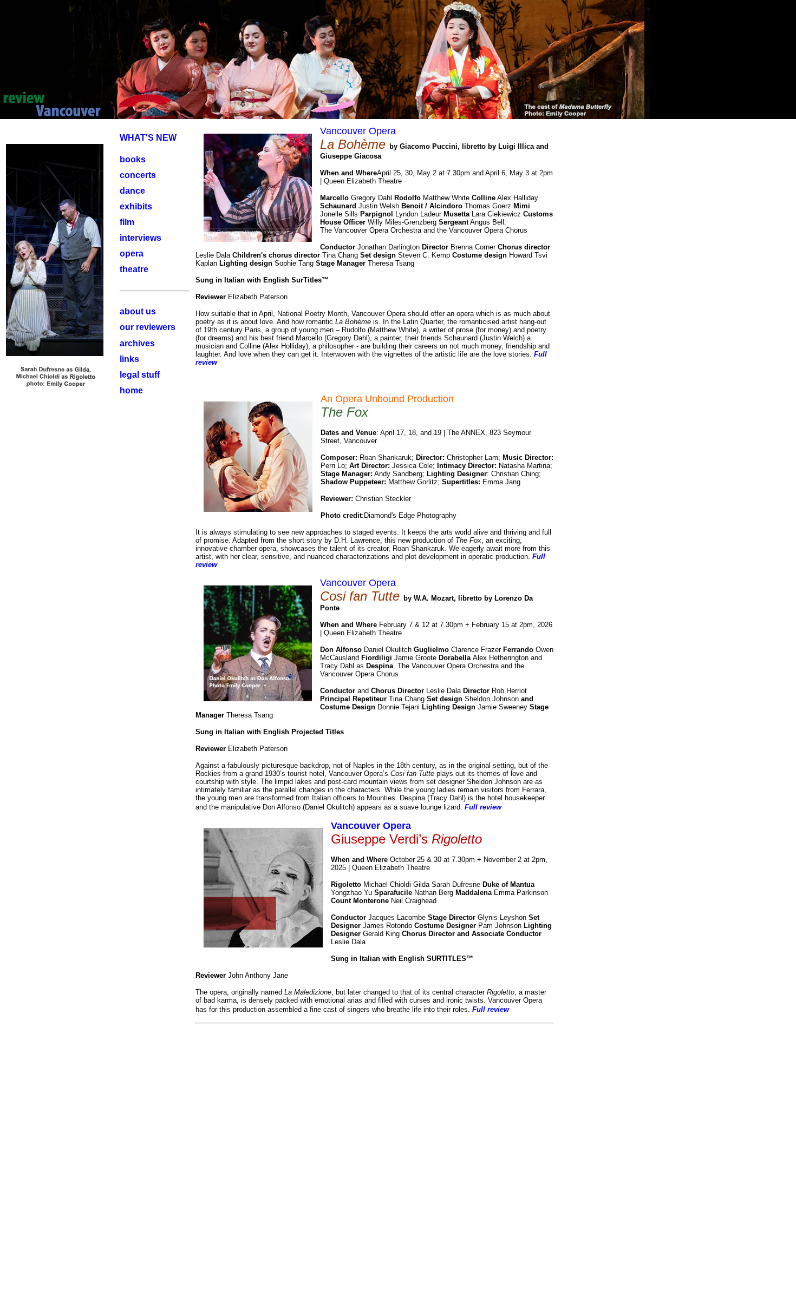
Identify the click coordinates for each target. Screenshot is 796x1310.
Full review (483, 807)
